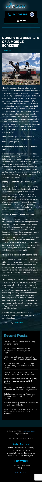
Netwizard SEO (20, 323)
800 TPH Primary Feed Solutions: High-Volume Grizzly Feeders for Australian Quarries (19, 366)
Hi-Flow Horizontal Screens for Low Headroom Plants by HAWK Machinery (19, 373)
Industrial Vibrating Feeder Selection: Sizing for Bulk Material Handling (21, 404)
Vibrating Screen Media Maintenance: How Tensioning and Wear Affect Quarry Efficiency (20, 411)
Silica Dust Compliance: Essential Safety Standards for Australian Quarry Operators (20, 389)
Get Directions (21, 473)
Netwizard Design (26, 438)
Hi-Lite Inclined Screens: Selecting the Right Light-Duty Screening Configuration (20, 358)
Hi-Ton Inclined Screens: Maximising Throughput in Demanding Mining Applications (18, 350)
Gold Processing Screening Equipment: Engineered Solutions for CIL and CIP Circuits (19, 396)
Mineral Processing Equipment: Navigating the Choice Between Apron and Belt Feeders (20, 381)
